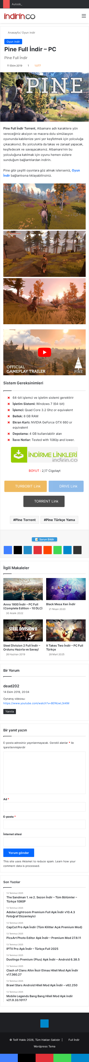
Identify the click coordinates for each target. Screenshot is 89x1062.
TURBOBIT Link (27, 486)
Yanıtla (9, 711)
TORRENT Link (45, 501)
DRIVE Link (67, 486)
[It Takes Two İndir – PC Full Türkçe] (66, 630)
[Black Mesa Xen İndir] (66, 589)
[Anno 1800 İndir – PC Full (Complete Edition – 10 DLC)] (23, 589)
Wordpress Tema (44, 1046)
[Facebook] (8, 550)
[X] (18, 550)
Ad (6, 799)
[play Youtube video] (44, 352)
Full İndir (74, 1039)
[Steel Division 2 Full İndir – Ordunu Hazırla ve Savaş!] (23, 630)
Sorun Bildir (44, 539)
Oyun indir (28, 32)
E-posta (9, 816)
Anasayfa (13, 32)
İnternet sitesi (12, 834)
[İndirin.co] (19, 15)
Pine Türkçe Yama (60, 520)
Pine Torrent (25, 520)
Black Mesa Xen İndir (61, 604)
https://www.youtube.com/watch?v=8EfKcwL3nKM (36, 703)
